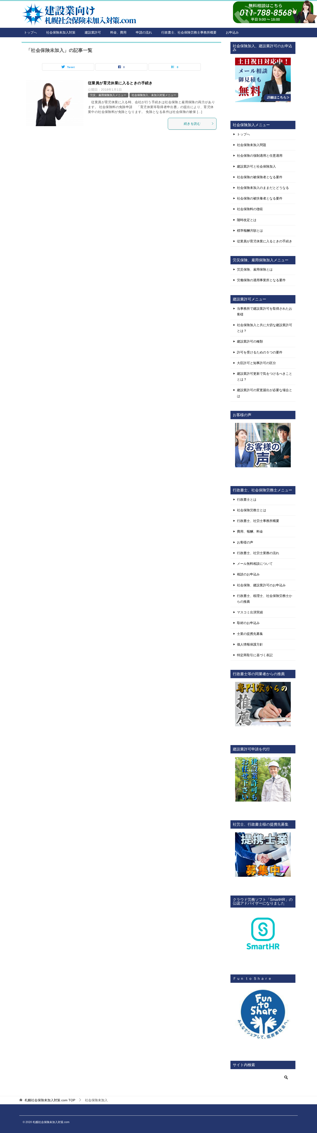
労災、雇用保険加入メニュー (108, 95)
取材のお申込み (248, 623)
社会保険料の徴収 (250, 209)
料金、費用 (118, 32)
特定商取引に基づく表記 (255, 655)
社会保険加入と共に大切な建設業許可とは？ (264, 328)
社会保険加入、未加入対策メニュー (154, 95)
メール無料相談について (255, 563)
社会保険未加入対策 (60, 32)
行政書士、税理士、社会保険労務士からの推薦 (264, 598)
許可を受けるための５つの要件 (259, 352)
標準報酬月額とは (250, 230)
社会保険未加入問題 (251, 145)
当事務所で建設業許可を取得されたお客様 (264, 311)
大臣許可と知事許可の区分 (256, 363)
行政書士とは (246, 499)
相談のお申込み (248, 574)
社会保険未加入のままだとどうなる (263, 188)
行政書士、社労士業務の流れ (258, 553)
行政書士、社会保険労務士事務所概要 (189, 32)
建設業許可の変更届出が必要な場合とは (264, 393)
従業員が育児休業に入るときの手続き (120, 83)
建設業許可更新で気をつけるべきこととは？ (264, 376)
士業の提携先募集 (250, 634)
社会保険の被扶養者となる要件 (259, 198)
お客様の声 (245, 542)
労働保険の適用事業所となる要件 (261, 280)
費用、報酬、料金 (250, 531)
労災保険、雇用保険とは (255, 269)
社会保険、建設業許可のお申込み (261, 585)
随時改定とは (246, 220)
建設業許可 (93, 32)
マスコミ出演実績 (250, 612)
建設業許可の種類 (250, 341)
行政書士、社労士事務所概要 (258, 521)
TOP (50, 1100)
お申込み (232, 32)
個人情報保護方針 (250, 644)
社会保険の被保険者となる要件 (259, 177)
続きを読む (192, 123)
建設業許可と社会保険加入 (256, 166)
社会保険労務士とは (251, 510)
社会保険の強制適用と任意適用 (259, 155)
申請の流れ (144, 32)
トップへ (30, 32)
